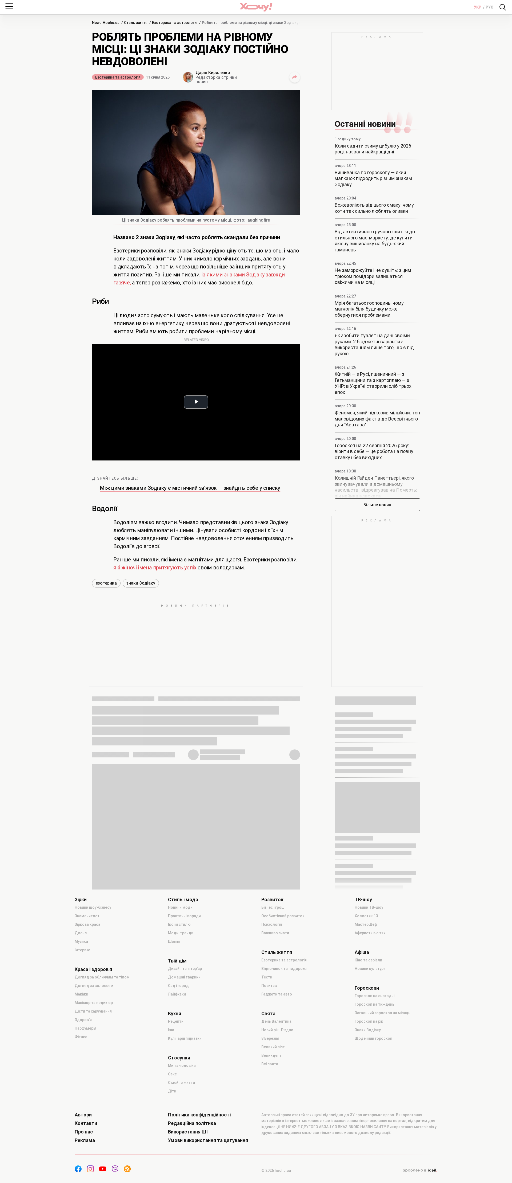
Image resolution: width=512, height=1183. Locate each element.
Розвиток (272, 899)
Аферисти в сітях (370, 933)
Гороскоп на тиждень (374, 1004)
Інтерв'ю (82, 950)
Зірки (81, 899)
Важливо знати (275, 933)
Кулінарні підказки (185, 1038)
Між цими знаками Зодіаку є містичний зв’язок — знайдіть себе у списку (190, 488)
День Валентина (276, 1021)
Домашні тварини (184, 977)
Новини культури (370, 968)
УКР (478, 7)
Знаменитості (87, 916)
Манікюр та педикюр (94, 1003)
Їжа (171, 1030)
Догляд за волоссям (94, 986)
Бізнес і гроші (273, 907)
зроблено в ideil (420, 1170)
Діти (172, 1091)
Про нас (84, 1131)
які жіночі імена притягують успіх (155, 567)
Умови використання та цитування (208, 1140)
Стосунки (179, 1057)
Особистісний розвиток (283, 916)
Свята (268, 1013)
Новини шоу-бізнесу (93, 907)
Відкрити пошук (503, 7)
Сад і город (178, 986)
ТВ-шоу (363, 899)
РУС (489, 7)
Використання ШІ (188, 1131)
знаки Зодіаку (140, 583)
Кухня (174, 1013)
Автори (83, 1114)
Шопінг (174, 941)
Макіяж (81, 994)
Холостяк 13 (366, 916)
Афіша (362, 952)
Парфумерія (85, 1028)
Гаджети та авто (276, 994)
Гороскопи (367, 988)
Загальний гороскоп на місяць (382, 1013)
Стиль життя (276, 952)
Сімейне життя (181, 1082)
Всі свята (269, 1064)
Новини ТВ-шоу (369, 907)
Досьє (81, 933)
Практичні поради (184, 916)
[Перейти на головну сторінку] (256, 7)
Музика (81, 941)
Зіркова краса (87, 924)
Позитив (269, 986)
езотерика (106, 583)
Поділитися (294, 77)
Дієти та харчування (93, 1011)
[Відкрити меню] (9, 6)
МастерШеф (366, 924)
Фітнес (81, 1037)
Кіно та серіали (368, 960)
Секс (172, 1074)
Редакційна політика (192, 1123)
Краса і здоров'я (93, 969)
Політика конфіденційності (199, 1114)
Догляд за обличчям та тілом (102, 977)
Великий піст (273, 1047)
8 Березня (270, 1038)
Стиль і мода (183, 899)
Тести (266, 977)
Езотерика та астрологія (118, 77)
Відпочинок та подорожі (283, 968)
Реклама (85, 1140)
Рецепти (175, 1021)
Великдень (271, 1055)
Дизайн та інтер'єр (185, 968)
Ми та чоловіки (182, 1065)
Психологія (271, 924)
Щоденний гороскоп (373, 1038)
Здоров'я (83, 1020)
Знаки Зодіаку (368, 1030)
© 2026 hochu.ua (276, 1170)
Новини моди (180, 907)
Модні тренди (180, 933)
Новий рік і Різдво (277, 1030)
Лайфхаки (177, 994)
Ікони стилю (179, 924)
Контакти (86, 1123)
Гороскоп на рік (369, 1021)
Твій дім (177, 960)
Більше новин (377, 504)
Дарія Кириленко (212, 72)
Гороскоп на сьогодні (374, 996)
